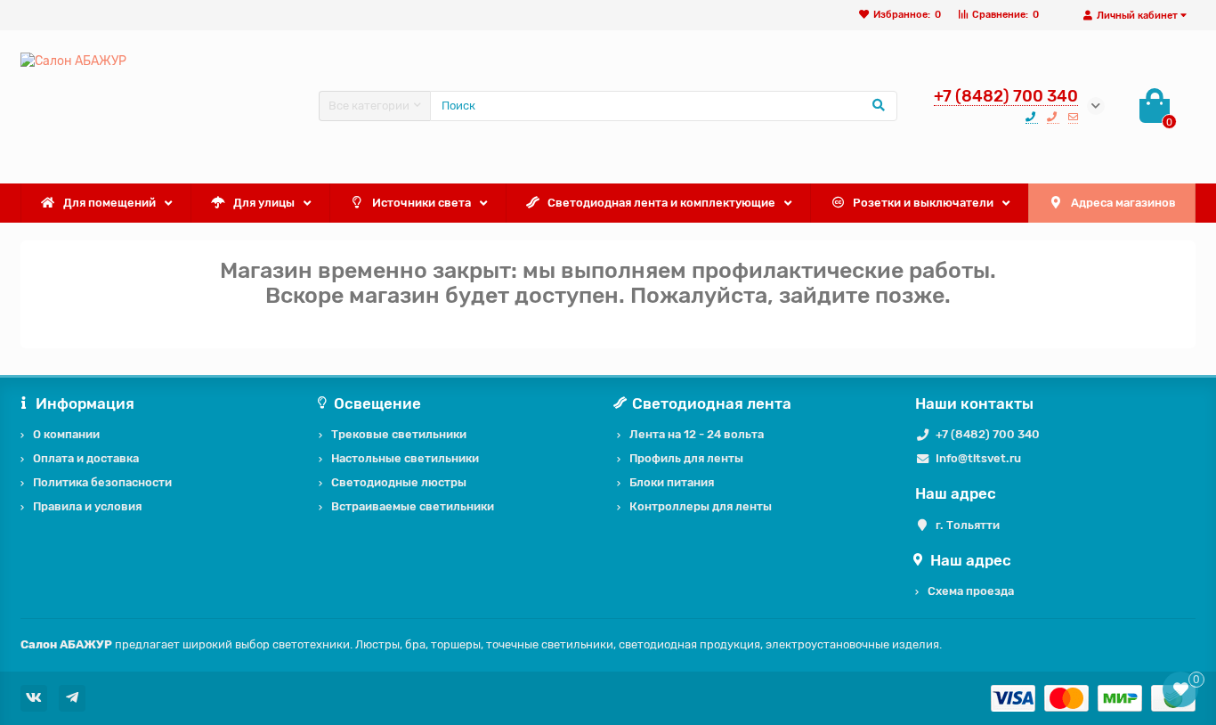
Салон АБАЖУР (66, 644)
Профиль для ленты (686, 458)
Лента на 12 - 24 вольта (696, 434)
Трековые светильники (398, 434)
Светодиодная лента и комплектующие (661, 202)
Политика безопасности (102, 482)
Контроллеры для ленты (700, 506)
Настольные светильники (405, 458)
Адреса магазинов (1123, 202)
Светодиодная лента (711, 403)
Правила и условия (87, 506)
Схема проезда (971, 591)
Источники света (421, 202)
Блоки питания (671, 482)
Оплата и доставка (86, 458)
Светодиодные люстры (398, 482)
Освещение (377, 403)
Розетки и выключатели (923, 202)
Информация (85, 403)
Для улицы (264, 202)
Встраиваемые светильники (412, 506)
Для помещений (109, 202)
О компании (66, 434)
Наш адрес (970, 560)
